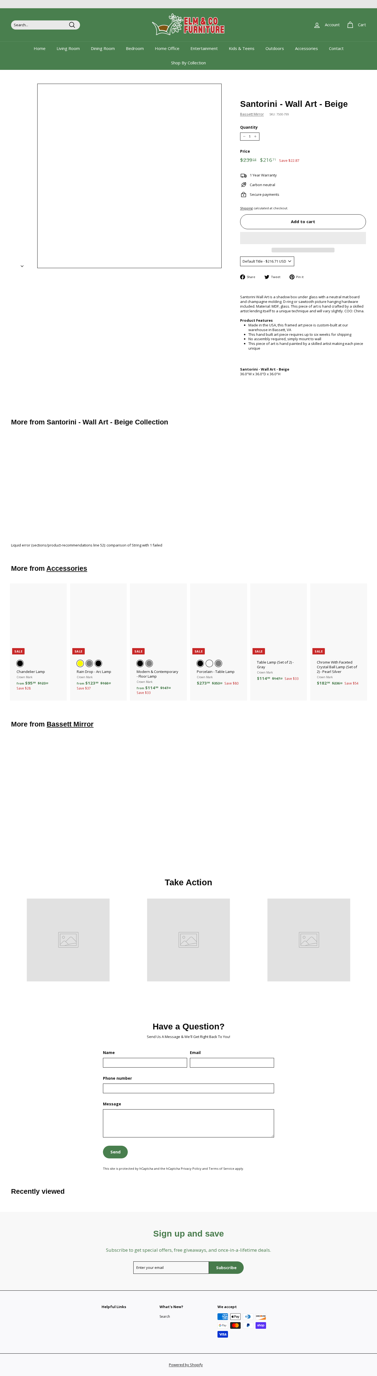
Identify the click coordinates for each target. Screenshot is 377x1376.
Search (165, 1316)
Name (109, 1052)
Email (195, 1052)
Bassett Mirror (252, 114)
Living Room (68, 48)
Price (245, 151)
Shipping (246, 208)
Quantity (249, 127)
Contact (336, 48)
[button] (303, 238)
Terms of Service (221, 1168)
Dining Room (103, 48)
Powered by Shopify (186, 1364)
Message (112, 1104)
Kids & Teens (241, 48)
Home (40, 48)
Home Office (167, 48)
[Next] (22, 264)
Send (115, 1152)
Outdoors (275, 48)
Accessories (306, 48)
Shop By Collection (188, 62)
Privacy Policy (191, 1168)
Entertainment (204, 48)
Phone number (117, 1078)
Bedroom (135, 48)
